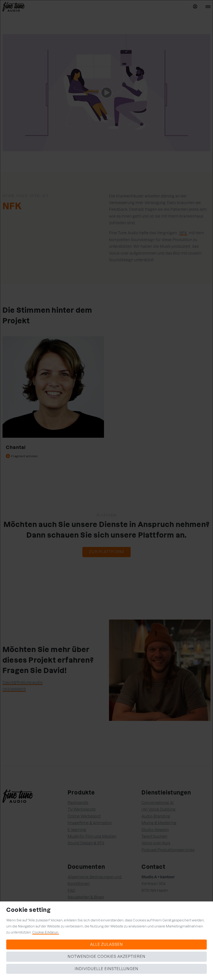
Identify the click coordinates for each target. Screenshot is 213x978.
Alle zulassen (106, 944)
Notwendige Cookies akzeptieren (106, 956)
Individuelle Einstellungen (106, 969)
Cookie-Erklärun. (45, 932)
